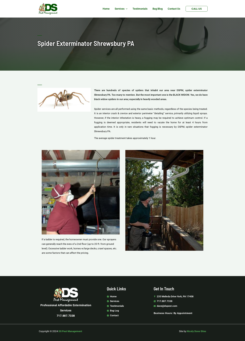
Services (119, 8)
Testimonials (140, 8)
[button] (125, 9)
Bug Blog (158, 8)
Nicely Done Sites (196, 331)
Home (106, 8)
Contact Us (174, 8)
